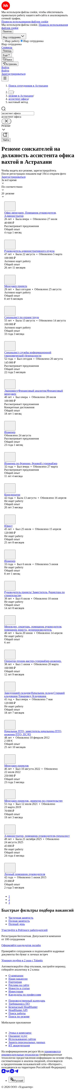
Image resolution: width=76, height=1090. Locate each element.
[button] (5, 67)
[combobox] (17, 113)
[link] (7, 59)
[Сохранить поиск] (4, 135)
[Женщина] (10, 206)
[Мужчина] (10, 279)
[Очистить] (6, 121)
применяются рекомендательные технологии (31, 1053)
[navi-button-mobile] (4, 78)
